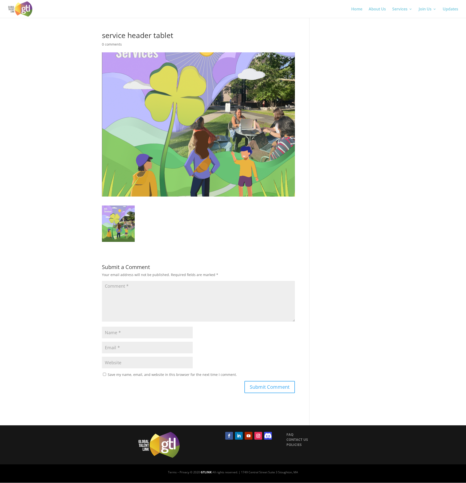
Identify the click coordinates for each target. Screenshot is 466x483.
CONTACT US (297, 439)
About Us (377, 9)
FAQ (289, 434)
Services (400, 9)
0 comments (112, 44)
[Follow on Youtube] (248, 436)
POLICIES (294, 444)
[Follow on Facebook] (229, 436)
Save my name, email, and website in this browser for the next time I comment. (172, 374)
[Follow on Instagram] (258, 436)
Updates (450, 9)
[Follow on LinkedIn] (239, 436)
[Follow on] (268, 436)
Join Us (425, 9)
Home (356, 9)
